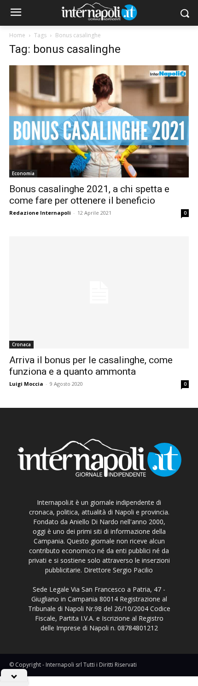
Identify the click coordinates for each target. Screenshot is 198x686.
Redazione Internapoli (40, 212)
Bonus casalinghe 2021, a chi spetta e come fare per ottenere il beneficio (89, 194)
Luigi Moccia (26, 383)
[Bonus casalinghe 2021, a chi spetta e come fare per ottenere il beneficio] (99, 121)
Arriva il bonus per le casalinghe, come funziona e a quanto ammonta (91, 365)
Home (17, 35)
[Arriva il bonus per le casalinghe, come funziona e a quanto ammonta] (99, 292)
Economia (23, 173)
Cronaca (21, 344)
